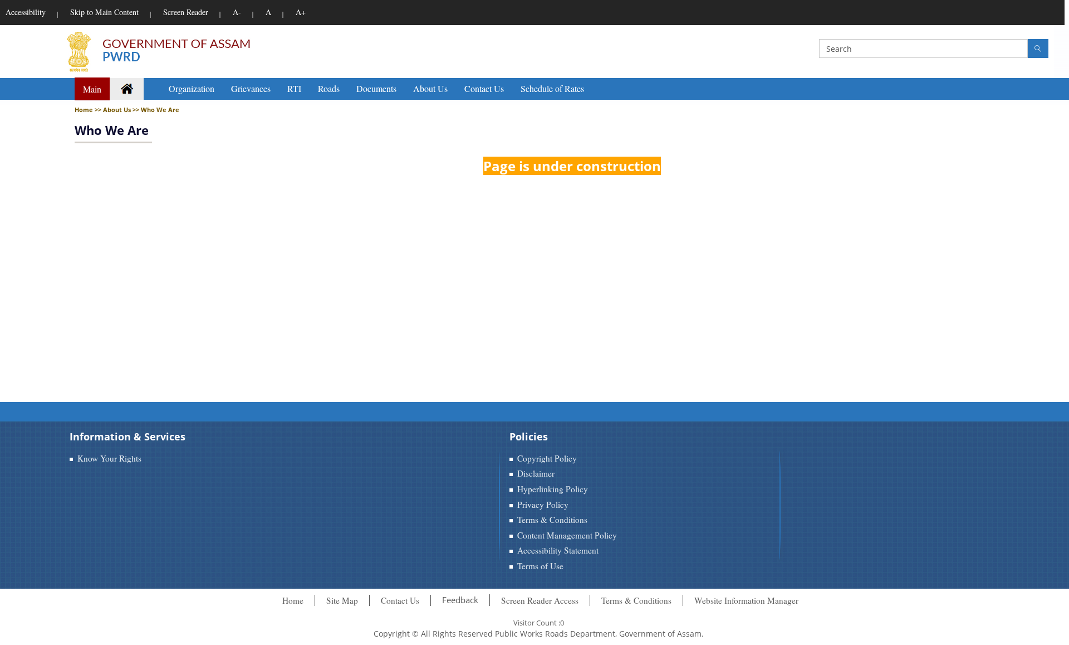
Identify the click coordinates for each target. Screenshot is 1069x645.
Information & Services (127, 436)
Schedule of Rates (552, 88)
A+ (301, 12)
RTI (294, 88)
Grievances (251, 88)
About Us (430, 88)
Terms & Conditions (552, 519)
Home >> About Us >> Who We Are (127, 109)
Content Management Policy (567, 535)
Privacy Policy (542, 504)
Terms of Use (540, 565)
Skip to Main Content (104, 12)
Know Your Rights (109, 458)
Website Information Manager (746, 600)
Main (92, 89)
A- (237, 12)
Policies (528, 436)
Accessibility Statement (558, 550)
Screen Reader (185, 12)
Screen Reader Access (539, 600)
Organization (191, 88)
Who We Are (112, 130)
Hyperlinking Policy (552, 488)
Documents (376, 88)
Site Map (342, 600)
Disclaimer (536, 473)
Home (292, 600)
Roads (329, 88)
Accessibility (26, 12)
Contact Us (484, 88)
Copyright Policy (547, 458)
